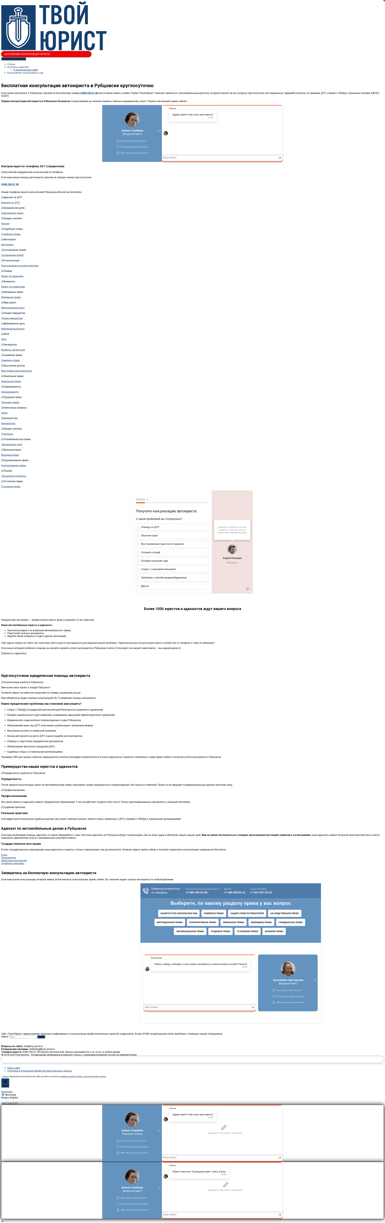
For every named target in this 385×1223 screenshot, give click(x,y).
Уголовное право (11, 486)
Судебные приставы (12, 863)
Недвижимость (10, 391)
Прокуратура (8, 857)
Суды (4, 854)
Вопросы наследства (13, 349)
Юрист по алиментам (13, 286)
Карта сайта (13, 1068)
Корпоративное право (13, 465)
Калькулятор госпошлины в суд (25, 72)
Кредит (5, 223)
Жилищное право (11, 297)
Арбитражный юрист (13, 328)
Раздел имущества (12, 318)
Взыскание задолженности (16, 370)
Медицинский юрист (13, 307)
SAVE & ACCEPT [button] (9, 1103)
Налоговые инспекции (14, 860)
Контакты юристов (18, 67)
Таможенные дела (11, 444)
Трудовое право (10, 402)
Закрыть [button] (5, 1076)
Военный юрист (10, 455)
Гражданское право (12, 213)
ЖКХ (4, 339)
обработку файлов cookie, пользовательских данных (83, 1076)
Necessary (10, 1094)
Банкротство (8, 423)
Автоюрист (7, 244)
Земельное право (11, 381)
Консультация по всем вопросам (19, 265)
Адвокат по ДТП (10, 202)
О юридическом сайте (25, 70)
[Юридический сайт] (53, 49)
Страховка (7, 434)
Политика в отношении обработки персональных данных (39, 1070)
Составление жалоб (12, 255)
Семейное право (10, 360)
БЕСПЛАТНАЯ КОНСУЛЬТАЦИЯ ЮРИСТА (27, 54)
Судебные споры (11, 234)
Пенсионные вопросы (13, 476)
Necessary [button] (7, 1091)
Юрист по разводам (12, 276)
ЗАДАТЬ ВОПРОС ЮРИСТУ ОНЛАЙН (192, 1059)
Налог (4, 413)
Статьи (11, 64)
